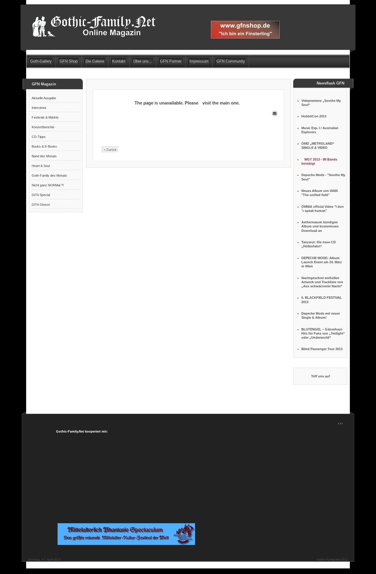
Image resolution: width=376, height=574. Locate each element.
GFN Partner (171, 61)
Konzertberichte (43, 127)
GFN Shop (69, 61)
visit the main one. (221, 102)
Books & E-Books (44, 146)
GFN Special (41, 195)
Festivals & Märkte (45, 117)
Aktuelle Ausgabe (44, 98)
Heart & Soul (41, 166)
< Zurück (110, 149)
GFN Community (230, 61)
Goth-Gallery (41, 61)
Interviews (39, 107)
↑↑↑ (340, 423)
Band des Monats (44, 156)
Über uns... (142, 61)
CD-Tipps (39, 137)
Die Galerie (94, 61)
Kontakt (118, 61)
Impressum (199, 61)
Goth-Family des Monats (49, 175)
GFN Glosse (41, 204)
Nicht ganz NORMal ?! (48, 185)
